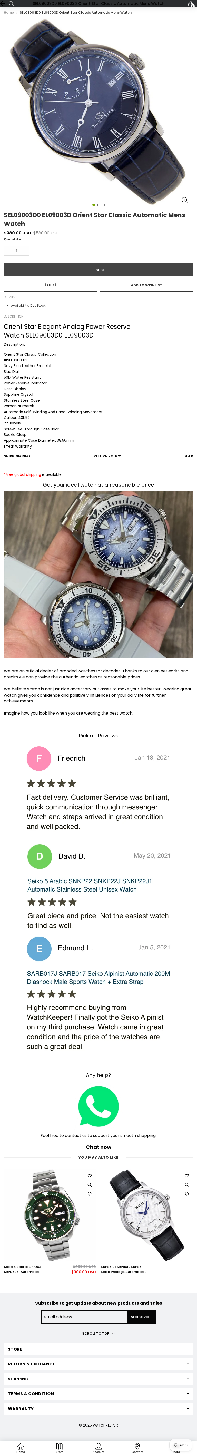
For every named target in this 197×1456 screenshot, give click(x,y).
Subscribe (141, 1317)
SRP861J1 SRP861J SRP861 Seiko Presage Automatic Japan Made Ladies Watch (123, 1269)
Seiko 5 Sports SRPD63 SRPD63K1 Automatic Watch (22, 1269)
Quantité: (13, 239)
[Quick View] (89, 1184)
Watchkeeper (105, 1425)
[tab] (98, 1349)
